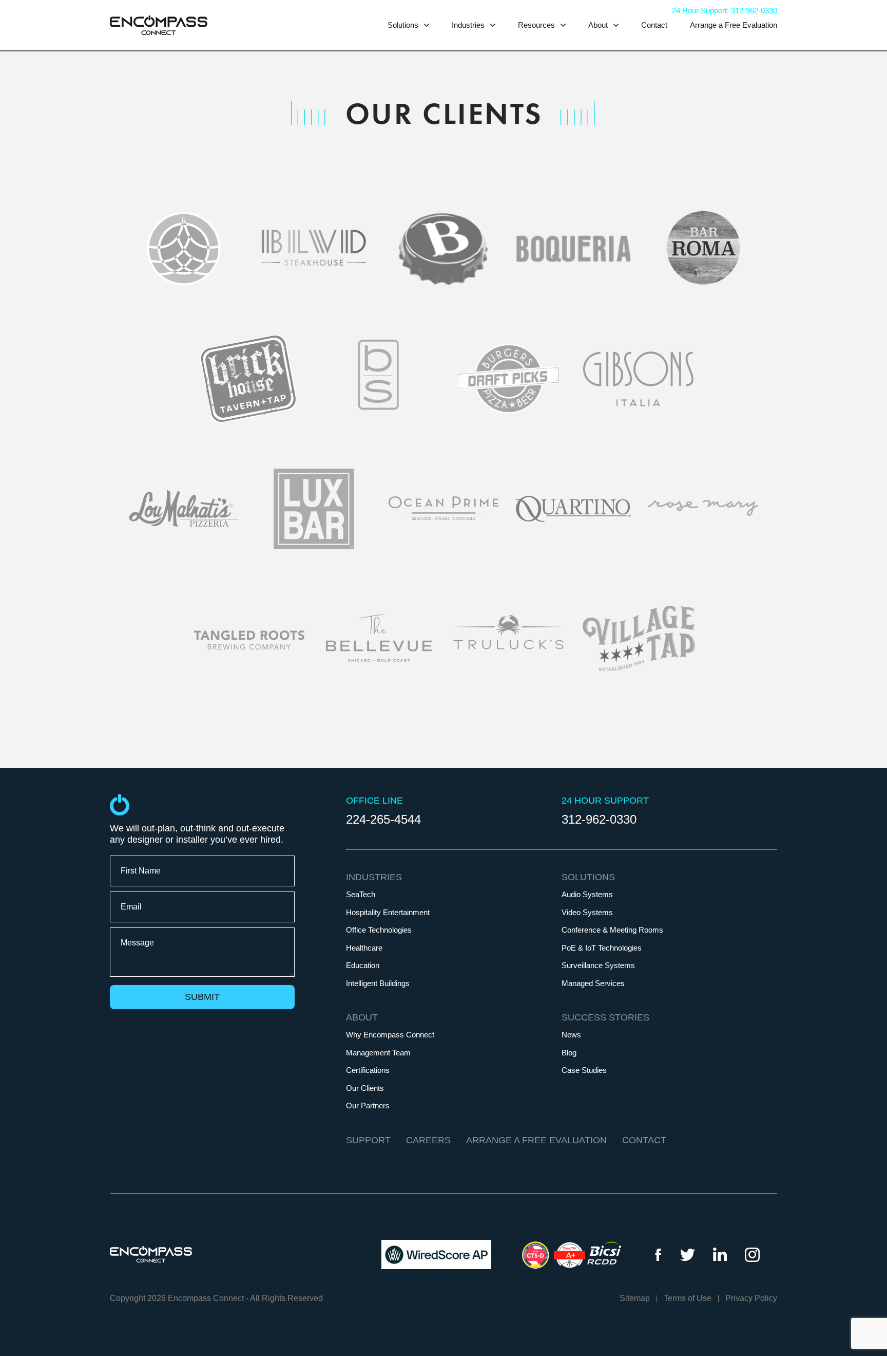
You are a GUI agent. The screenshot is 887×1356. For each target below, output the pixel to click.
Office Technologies (379, 930)
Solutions (404, 25)
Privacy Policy (751, 1298)
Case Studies (584, 1070)
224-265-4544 (383, 819)
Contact (654, 25)
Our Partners (368, 1106)
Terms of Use (687, 1298)
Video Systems (587, 912)
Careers (428, 1140)
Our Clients (365, 1088)
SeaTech (360, 894)
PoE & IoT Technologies (602, 948)
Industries (469, 25)
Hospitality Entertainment (388, 912)
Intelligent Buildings (378, 983)
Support (368, 1140)
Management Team (378, 1053)
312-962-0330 (599, 819)
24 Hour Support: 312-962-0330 (724, 10)
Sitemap (635, 1298)
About (599, 25)
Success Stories (605, 1017)
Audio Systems (587, 894)
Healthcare (364, 948)
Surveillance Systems (598, 965)
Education (362, 965)
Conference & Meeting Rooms (612, 930)
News (571, 1035)
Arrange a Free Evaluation (733, 25)
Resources (537, 25)
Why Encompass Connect (390, 1035)
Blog (569, 1053)
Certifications (368, 1070)
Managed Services (593, 983)
